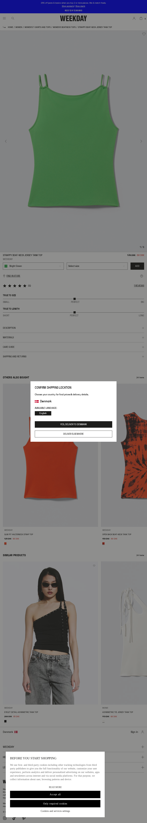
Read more (55, 787)
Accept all (55, 794)
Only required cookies (55, 803)
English (43, 413)
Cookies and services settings (55, 811)
